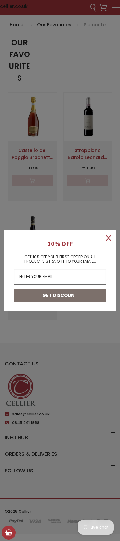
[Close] (108, 238)
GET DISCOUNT (60, 295)
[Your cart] (9, 533)
